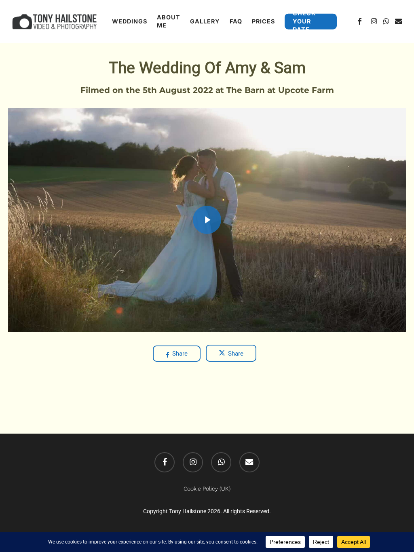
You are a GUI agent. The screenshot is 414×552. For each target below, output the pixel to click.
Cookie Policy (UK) (207, 488)
